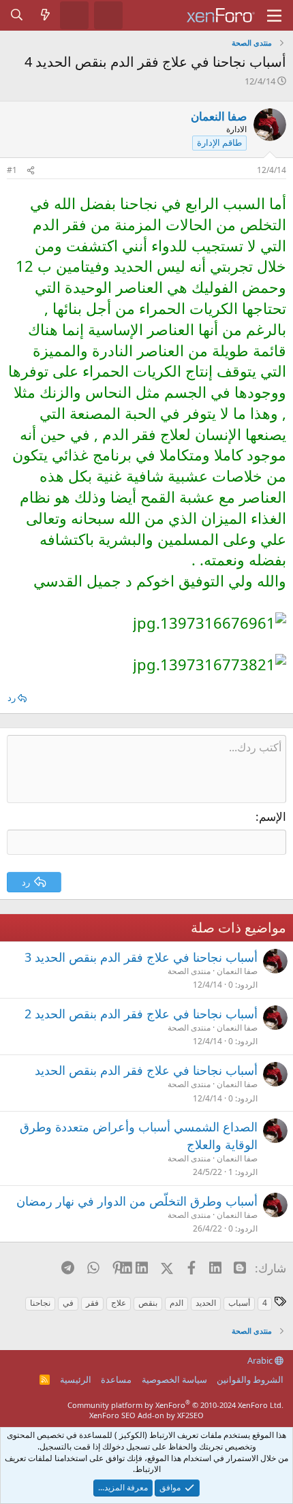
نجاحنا (40, 1303)
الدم (176, 1303)
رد (11, 697)
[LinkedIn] (143, 1267)
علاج (118, 1303)
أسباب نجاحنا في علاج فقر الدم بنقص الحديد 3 (141, 957)
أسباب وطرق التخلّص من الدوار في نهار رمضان (137, 1201)
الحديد (206, 1303)
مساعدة (116, 1379)
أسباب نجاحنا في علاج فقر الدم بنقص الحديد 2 (141, 1013)
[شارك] (31, 170)
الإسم (272, 816)
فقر (92, 1303)
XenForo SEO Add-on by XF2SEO (146, 1415)
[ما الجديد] (45, 15)
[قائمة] (274, 15)
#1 (12, 170)
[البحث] (17, 15)
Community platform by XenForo (175, 1405)
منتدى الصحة (189, 971)
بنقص (147, 1303)
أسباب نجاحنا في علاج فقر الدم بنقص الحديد (146, 1070)
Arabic (261, 1360)
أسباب (239, 1303)
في (68, 1303)
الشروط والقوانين (250, 1379)
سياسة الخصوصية (174, 1379)
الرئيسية (75, 1379)
